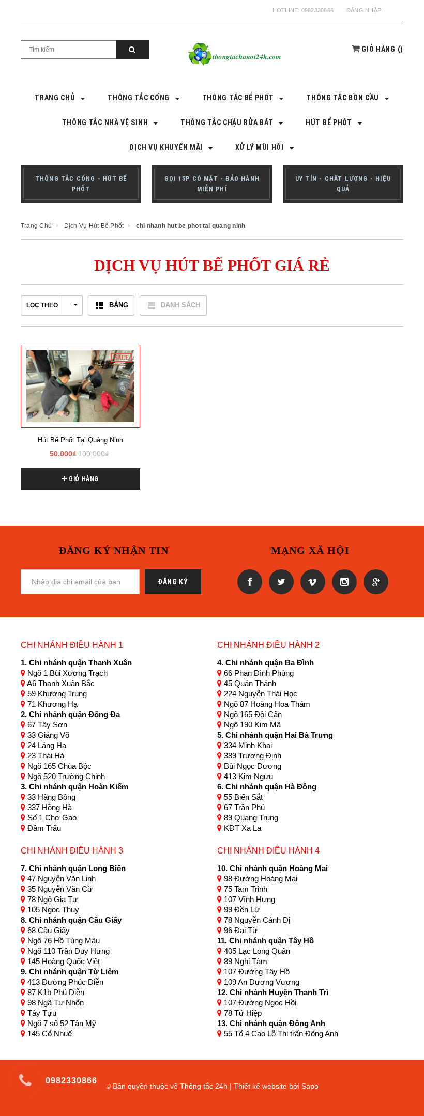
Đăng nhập (363, 10)
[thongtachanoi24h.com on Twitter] (279, 581)
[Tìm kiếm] (132, 49)
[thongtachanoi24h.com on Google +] (373, 581)
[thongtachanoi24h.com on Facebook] (248, 581)
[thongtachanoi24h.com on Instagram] (342, 581)
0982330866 (317, 10)
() (382, 49)
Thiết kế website (260, 1086)
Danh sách (180, 305)
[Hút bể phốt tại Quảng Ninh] (80, 386)
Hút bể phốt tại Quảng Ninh (80, 440)
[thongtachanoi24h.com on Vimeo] (311, 581)
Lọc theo (42, 305)
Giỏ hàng (83, 479)
